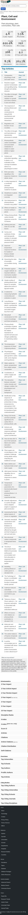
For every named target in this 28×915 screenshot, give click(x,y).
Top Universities (7, 759)
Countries (3, 854)
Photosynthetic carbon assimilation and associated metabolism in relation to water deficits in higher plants (10, 147)
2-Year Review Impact (9, 693)
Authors (3, 833)
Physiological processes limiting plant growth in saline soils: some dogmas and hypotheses (10, 356)
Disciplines (4, 862)
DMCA (3, 825)
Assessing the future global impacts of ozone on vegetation (10, 514)
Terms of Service (5, 822)
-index (4, 719)
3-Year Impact (6, 702)
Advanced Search (5, 882)
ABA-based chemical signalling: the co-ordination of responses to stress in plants (10, 475)
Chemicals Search (6, 888)
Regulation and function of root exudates (9, 126)
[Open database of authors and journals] (5, 1)
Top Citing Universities (9, 790)
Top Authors (5, 768)
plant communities (9, 25)
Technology (4, 813)
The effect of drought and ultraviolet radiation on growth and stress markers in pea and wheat (10, 98)
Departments (4, 845)
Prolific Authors (7, 772)
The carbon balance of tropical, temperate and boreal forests (10, 636)
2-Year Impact (6, 684)
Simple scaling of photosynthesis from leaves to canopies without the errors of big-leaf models (10, 284)
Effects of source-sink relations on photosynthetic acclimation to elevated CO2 (9, 617)
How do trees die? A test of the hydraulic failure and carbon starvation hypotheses (10, 443)
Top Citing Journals (8, 799)
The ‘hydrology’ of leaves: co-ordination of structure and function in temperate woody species (10, 580)
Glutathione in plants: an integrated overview (10, 195)
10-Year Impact (6, 711)
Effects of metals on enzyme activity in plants (10, 210)
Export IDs (4, 896)
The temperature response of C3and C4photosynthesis (10, 346)
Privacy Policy (4, 819)
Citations (4, 737)
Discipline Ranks (7, 715)
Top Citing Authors (8, 785)
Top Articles (5, 777)
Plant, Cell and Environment (16, 11)
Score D (4, 728)
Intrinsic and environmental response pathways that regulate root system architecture (10, 431)
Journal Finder (5, 908)
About (2, 810)
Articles (4, 733)
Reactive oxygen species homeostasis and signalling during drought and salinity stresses (10, 87)
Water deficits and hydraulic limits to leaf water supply (11, 466)
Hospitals (3, 848)
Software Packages (6, 871)
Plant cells (16, 26)
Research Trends (5, 899)
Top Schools (5, 764)
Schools (3, 842)
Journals (6, 11)
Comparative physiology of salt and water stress (9, 77)
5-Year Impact (6, 706)
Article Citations (9, 742)
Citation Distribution (8, 746)
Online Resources (5, 874)
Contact (3, 816)
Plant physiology (7, 24)
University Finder (5, 905)
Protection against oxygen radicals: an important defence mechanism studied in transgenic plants (10, 273)
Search (3, 8)
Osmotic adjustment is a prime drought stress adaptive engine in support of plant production (10, 505)
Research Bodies (5, 851)
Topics (3, 865)
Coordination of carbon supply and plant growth (10, 375)
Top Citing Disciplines (9, 803)
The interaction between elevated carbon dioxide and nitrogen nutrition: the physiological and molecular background (10, 386)
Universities (4, 839)
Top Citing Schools (8, 794)
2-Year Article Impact (9, 688)
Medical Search (5, 885)
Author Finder (4, 902)
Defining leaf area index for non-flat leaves (9, 227)
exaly (1, 11)
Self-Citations (6, 751)
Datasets (3, 868)
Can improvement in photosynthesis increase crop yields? (11, 202)
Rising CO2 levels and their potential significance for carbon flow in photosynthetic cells (10, 420)
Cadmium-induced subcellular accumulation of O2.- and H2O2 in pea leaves (10, 592)
